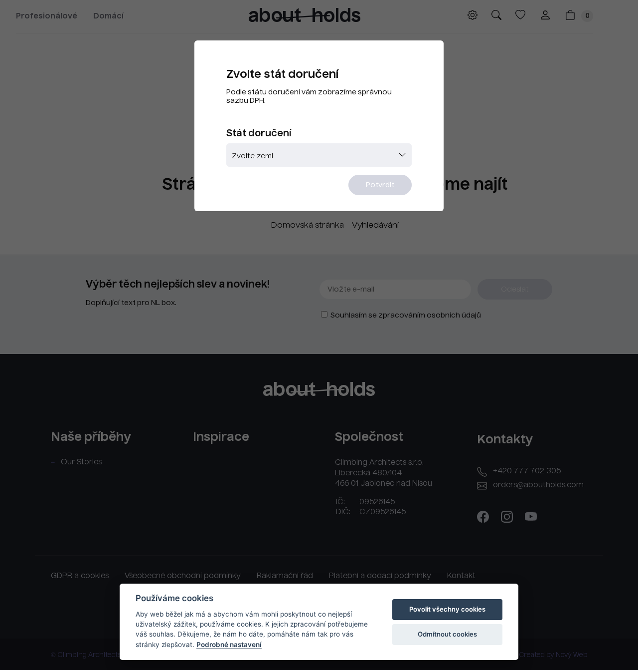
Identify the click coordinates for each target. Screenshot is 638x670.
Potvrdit (380, 185)
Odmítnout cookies (447, 634)
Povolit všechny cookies (447, 609)
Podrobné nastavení (229, 645)
